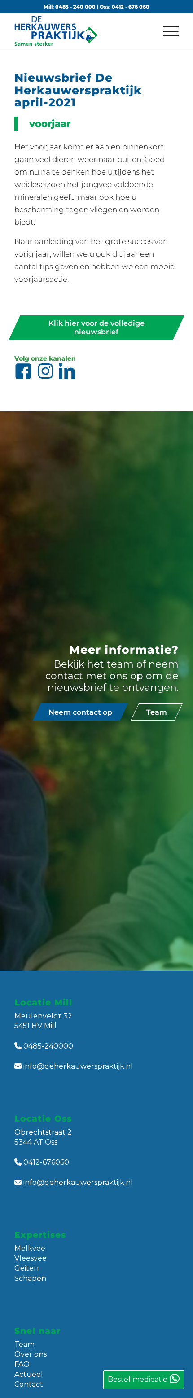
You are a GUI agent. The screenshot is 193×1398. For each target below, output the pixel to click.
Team (24, 1344)
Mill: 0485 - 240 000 (70, 7)
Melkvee (29, 1248)
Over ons (30, 1354)
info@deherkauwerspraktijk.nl (78, 1066)
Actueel (28, 1374)
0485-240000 (48, 1046)
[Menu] (166, 31)
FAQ (22, 1364)
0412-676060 (46, 1162)
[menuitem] (166, 31)
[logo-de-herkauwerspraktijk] (79, 31)
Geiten (26, 1268)
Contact (28, 1384)
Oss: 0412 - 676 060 (124, 7)
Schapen (30, 1278)
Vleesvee (30, 1258)
